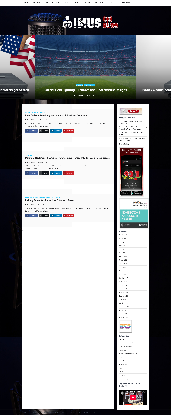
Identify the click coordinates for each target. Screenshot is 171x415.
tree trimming (123, 379)
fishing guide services (53, 197)
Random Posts (89, 85)
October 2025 (123, 235)
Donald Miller (79, 95)
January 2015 (123, 317)
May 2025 (122, 242)
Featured (79, 85)
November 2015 (124, 299)
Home (26, 3)
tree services (123, 375)
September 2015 (124, 306)
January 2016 (123, 292)
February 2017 (123, 285)
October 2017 (123, 278)
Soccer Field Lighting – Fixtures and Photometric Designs (85, 90)
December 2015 (124, 296)
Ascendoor (74, 412)
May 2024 (122, 249)
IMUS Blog (40, 412)
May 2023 (122, 253)
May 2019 (122, 267)
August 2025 (123, 238)
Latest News (113, 3)
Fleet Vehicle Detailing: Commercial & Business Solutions (56, 115)
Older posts (26, 231)
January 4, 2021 (91, 95)
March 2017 (123, 281)
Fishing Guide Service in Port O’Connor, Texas (49, 200)
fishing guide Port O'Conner (35, 197)
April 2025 (122, 245)
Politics (78, 3)
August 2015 (123, 310)
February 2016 (123, 289)
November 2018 (124, 271)
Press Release (29, 155)
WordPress (92, 412)
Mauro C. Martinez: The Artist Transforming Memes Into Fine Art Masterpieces (67, 158)
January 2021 (123, 260)
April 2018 (122, 274)
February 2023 (123, 256)
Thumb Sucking (124, 144)
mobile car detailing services (35, 112)
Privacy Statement (51, 3)
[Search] (146, 2)
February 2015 (123, 314)
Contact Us (126, 3)
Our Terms (67, 3)
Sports (88, 3)
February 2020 (123, 263)
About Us (36, 3)
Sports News (100, 3)
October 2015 (123, 303)
